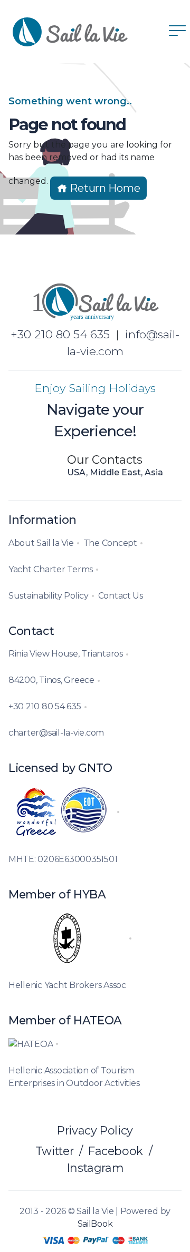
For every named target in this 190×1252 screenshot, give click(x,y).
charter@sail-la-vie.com (56, 733)
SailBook (95, 1224)
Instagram (95, 1168)
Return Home (104, 188)
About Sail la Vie (41, 543)
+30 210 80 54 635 (60, 334)
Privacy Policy (95, 1130)
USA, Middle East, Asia (115, 472)
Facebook (115, 1151)
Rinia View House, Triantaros (65, 654)
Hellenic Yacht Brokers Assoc (67, 985)
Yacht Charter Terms (50, 569)
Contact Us (120, 596)
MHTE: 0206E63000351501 (62, 859)
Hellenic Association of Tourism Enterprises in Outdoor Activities (73, 1076)
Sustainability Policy (48, 596)
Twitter (54, 1151)
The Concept (110, 543)
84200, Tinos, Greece (51, 680)
